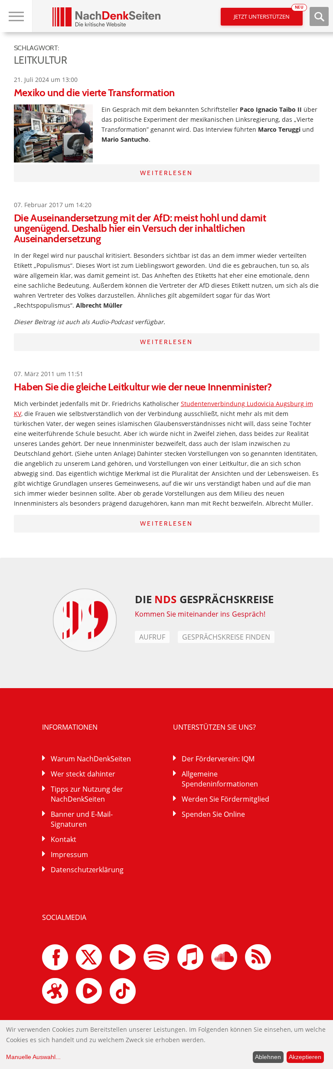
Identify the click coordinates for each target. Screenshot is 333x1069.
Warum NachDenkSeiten (91, 759)
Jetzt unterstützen (268, 14)
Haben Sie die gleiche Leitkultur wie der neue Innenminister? (143, 386)
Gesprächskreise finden (226, 637)
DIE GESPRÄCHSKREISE (204, 599)
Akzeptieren (305, 1056)
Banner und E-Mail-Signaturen (82, 819)
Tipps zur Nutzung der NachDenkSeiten (87, 794)
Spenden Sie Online (213, 814)
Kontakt (63, 839)
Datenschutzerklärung (87, 869)
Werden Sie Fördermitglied (225, 799)
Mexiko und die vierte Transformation (94, 92)
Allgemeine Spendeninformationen (220, 779)
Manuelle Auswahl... (33, 1056)
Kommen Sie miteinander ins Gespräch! (200, 614)
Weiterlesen (166, 173)
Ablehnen (268, 1056)
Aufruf (152, 637)
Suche (319, 16)
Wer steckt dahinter (83, 774)
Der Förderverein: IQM (218, 759)
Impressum (69, 854)
